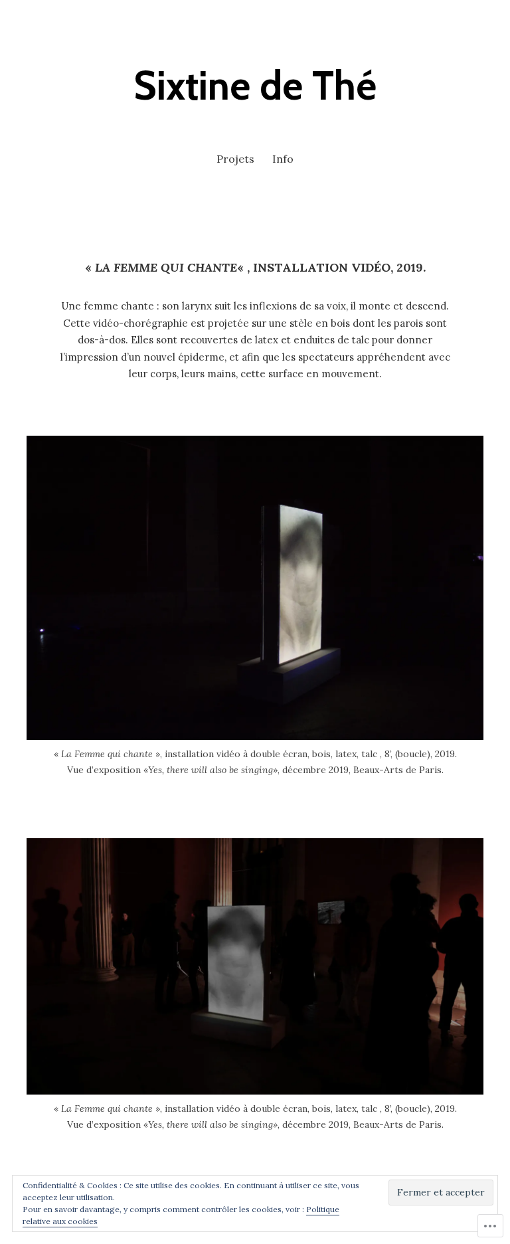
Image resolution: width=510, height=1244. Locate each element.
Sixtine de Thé (255, 85)
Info (283, 158)
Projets (235, 158)
